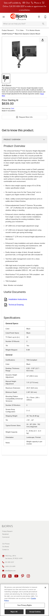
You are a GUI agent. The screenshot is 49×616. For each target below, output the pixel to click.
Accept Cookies (35, 612)
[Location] (39, 17)
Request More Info (26, 117)
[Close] (45, 587)
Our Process (6, 544)
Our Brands (5, 547)
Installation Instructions (18, 299)
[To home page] (18, 16)
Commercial (5, 537)
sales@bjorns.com (10, 571)
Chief (12, 108)
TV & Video (20, 30)
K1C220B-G (11, 111)
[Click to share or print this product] (42, 40)
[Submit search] (43, 24)
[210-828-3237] (45, 17)
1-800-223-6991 (10, 566)
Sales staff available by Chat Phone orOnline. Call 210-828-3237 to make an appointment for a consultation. (24, 6)
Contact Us (5, 549)
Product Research (8, 30)
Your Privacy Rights (24, 605)
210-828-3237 (9, 562)
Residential (5, 534)
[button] (3, 17)
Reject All (14, 612)
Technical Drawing (16, 305)
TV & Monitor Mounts (33, 30)
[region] (24, 600)
